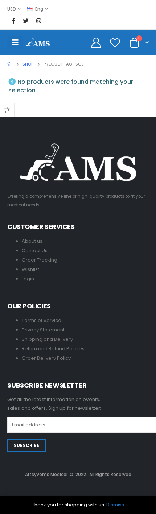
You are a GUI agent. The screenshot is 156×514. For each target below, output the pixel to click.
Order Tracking (39, 259)
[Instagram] (38, 20)
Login (28, 278)
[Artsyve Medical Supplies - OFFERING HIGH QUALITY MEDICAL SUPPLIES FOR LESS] (37, 42)
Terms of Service (41, 320)
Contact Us (35, 250)
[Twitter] (25, 20)
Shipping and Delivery (47, 339)
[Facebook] (13, 20)
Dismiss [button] (115, 504)
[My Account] (96, 42)
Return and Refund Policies (53, 348)
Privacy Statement (43, 329)
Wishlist (30, 269)
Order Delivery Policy (46, 358)
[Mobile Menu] (15, 42)
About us (32, 241)
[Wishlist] (115, 42)
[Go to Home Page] (9, 64)
